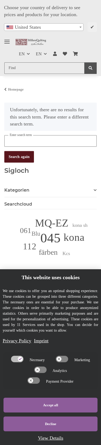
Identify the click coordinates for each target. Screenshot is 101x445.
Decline (50, 424)
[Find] (90, 68)
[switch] (17, 359)
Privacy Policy (17, 340)
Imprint (41, 340)
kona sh (80, 225)
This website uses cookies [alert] (51, 277)
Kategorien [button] (16, 190)
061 (25, 230)
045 (50, 238)
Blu (36, 233)
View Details (50, 438)
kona (74, 237)
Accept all (50, 405)
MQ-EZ (51, 223)
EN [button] (22, 54)
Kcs (66, 253)
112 (29, 246)
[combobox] (43, 27)
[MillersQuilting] (31, 42)
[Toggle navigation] (7, 39)
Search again (19, 157)
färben (48, 252)
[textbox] (43, 27)
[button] (55, 54)
